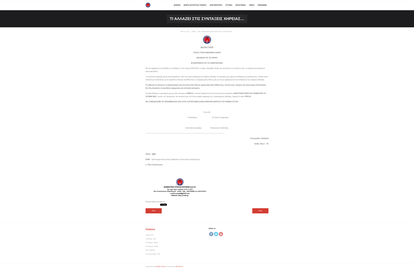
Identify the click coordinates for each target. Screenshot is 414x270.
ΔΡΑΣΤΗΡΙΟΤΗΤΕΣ (216, 31)
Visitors (150, 229)
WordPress (179, 266)
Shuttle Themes (160, 266)
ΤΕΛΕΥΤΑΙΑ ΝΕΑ (227, 31)
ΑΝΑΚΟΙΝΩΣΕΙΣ (205, 31)
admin (193, 31)
